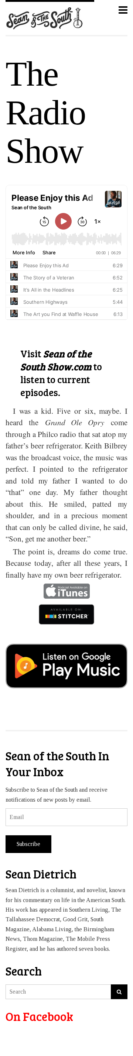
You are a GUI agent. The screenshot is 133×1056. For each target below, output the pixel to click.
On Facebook (39, 1016)
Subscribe (28, 844)
